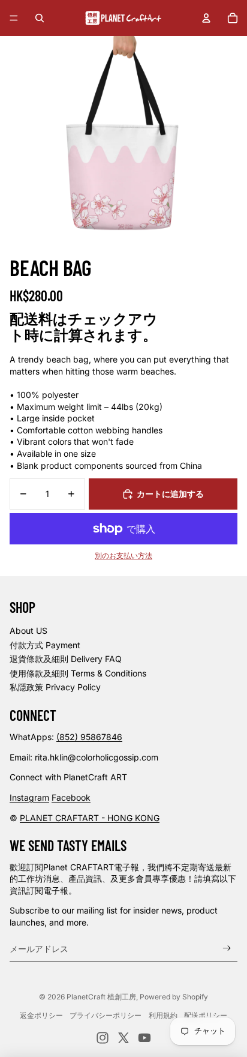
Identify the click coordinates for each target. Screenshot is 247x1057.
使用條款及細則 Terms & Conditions (78, 673)
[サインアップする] (226, 948)
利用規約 (163, 1015)
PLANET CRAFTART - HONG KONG (89, 818)
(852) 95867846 (89, 737)
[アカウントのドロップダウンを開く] (206, 18)
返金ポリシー (41, 1015)
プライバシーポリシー (105, 1015)
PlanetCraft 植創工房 (101, 996)
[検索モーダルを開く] (39, 18)
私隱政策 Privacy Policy (55, 687)
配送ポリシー (205, 1015)
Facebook (71, 797)
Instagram (29, 797)
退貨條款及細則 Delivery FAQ (66, 659)
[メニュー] (14, 18)
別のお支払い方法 (123, 556)
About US (28, 630)
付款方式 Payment (45, 645)
